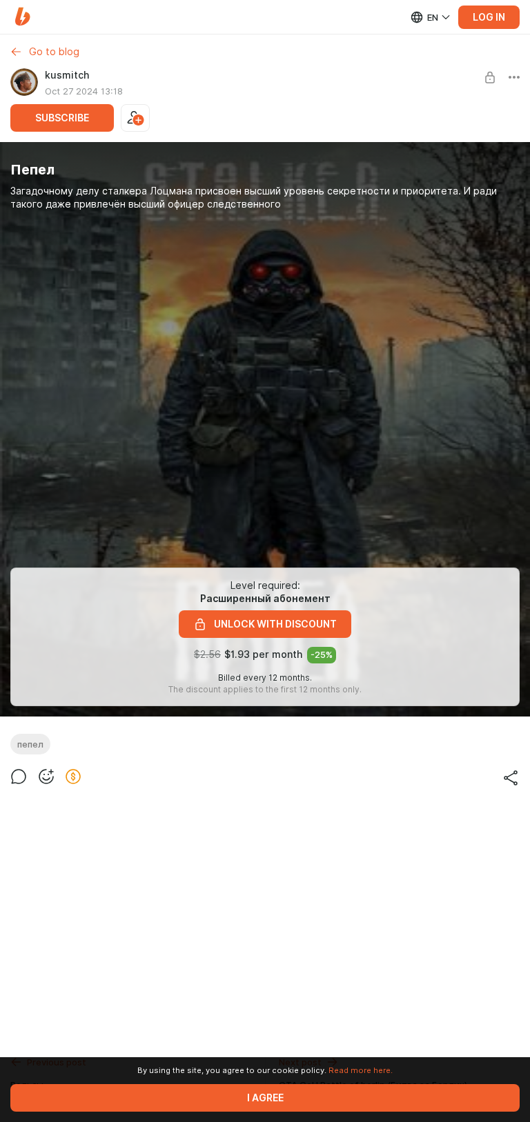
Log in (489, 17)
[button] (22, 17)
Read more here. (360, 1070)
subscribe (62, 117)
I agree (265, 1097)
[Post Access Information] (490, 77)
